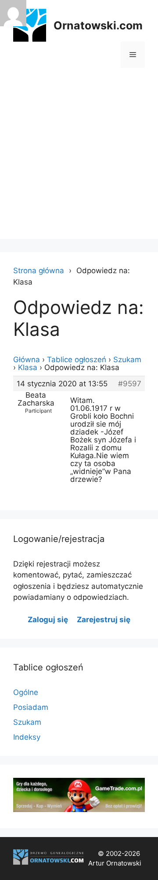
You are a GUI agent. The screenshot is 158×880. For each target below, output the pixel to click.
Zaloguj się (48, 619)
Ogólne (25, 692)
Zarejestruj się (103, 619)
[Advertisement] (79, 160)
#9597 (129, 384)
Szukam (127, 359)
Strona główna (38, 270)
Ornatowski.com (98, 25)
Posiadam (30, 707)
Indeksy (26, 737)
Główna (26, 359)
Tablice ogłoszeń (76, 359)
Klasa (27, 367)
